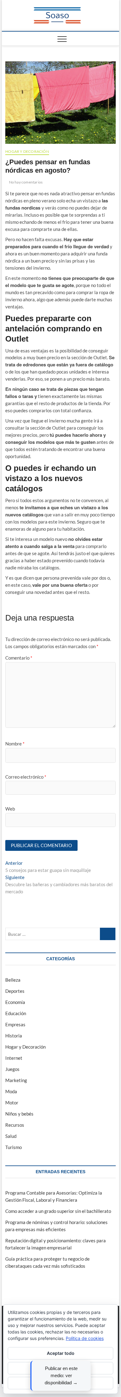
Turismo (13, 1147)
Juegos (12, 1069)
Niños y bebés (19, 1113)
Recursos (14, 1125)
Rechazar (60, 1368)
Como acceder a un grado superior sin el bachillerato (58, 1211)
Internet (13, 1058)
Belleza (12, 980)
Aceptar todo (60, 1353)
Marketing (16, 1080)
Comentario (18, 658)
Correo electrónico (25, 777)
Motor (11, 1102)
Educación (15, 1013)
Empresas (15, 1024)
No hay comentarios (25, 182)
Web (10, 808)
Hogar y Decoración (27, 151)
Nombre (15, 743)
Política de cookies (85, 1338)
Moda (11, 1091)
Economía (15, 1002)
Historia (13, 1035)
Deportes (15, 991)
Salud (10, 1136)
